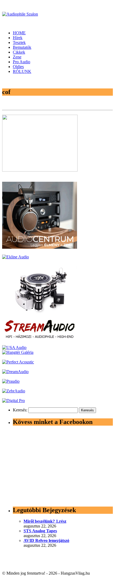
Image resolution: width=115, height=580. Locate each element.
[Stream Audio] (39, 338)
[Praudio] (11, 381)
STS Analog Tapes (40, 531)
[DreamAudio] (15, 371)
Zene (17, 57)
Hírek (17, 37)
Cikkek (19, 52)
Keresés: (20, 410)
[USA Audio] (14, 347)
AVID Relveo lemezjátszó (46, 540)
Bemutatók (22, 47)
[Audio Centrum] (39, 247)
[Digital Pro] (13, 400)
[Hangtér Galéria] (17, 352)
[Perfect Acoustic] (18, 362)
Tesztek (19, 42)
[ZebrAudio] (13, 391)
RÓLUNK (22, 71)
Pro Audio (21, 62)
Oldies (18, 66)
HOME (19, 33)
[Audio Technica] (15, 257)
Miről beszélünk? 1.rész (45, 521)
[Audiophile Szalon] (20, 14)
